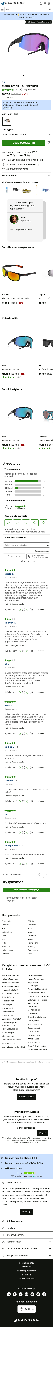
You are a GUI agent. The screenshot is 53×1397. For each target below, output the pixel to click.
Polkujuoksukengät (10, 1029)
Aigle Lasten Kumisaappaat (34, 984)
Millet (4, 943)
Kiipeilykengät (8, 1036)
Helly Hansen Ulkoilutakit (38, 996)
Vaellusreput (7, 1015)
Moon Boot (7, 947)
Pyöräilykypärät (8, 1043)
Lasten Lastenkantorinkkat (13, 1047)
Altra (4, 939)
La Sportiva (7, 932)
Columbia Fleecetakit (37, 1000)
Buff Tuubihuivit (35, 1042)
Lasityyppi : (8, 130)
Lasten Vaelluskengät (11, 1040)
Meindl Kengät (34, 1010)
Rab (3, 928)
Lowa (4, 936)
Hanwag (31, 947)
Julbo (30, 939)
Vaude (31, 932)
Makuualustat (8, 1001)
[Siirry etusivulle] (4, 1062)
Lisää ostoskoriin (23, 142)
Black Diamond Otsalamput (34, 1005)
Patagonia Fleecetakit (37, 989)
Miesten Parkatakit (10, 990)
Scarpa (31, 928)
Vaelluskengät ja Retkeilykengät (9, 1024)
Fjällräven (32, 921)
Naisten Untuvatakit (10, 976)
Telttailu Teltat (8, 997)
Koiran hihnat (33, 1032)
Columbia (32, 925)
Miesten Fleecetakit (10, 994)
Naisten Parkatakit (10, 979)
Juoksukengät (8, 1033)
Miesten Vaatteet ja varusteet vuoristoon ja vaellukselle (25, 1062)
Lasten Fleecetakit (36, 979)
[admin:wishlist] (48, 142)
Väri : (10, 114)
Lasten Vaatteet (35, 976)
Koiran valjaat (34, 1028)
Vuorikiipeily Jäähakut (11, 1019)
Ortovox (5, 925)
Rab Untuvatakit (35, 1024)
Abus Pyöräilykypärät (37, 1046)
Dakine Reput (34, 1014)
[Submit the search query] (50, 10)
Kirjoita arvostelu (31, 90)
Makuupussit (7, 1008)
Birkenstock (33, 950)
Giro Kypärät (33, 1021)
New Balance (33, 943)
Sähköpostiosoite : (26, 1128)
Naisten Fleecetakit (10, 983)
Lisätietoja (7, 108)
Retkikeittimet (8, 1012)
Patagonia (6, 921)
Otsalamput (7, 1004)
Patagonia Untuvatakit (37, 1050)
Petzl (30, 954)
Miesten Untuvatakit (10, 986)
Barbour (5, 954)
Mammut (32, 936)
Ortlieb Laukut (34, 1035)
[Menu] (2, 9)
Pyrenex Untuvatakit (36, 993)
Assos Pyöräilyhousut (37, 1017)
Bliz (4, 82)
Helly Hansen (8, 950)
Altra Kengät (33, 1039)
